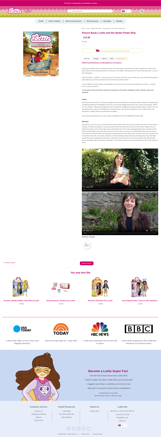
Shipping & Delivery (38, 414)
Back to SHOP (86, 263)
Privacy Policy (97, 434)
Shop (88, 28)
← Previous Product (9, 263)
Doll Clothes (54, 21)
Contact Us (38, 411)
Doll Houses (92, 21)
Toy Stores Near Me (66, 414)
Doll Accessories (73, 21)
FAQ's (111, 58)
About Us (122, 421)
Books (119, 21)
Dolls (41, 21)
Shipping (96, 58)
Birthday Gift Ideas (96, 28)
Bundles (107, 21)
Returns (104, 58)
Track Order (38, 420)
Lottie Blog (67, 411)
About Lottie (94, 411)
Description (87, 58)
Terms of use (85, 434)
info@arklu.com (122, 418)
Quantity (84, 41)
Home (83, 28)
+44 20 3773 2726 (122, 414)
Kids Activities (66, 417)
